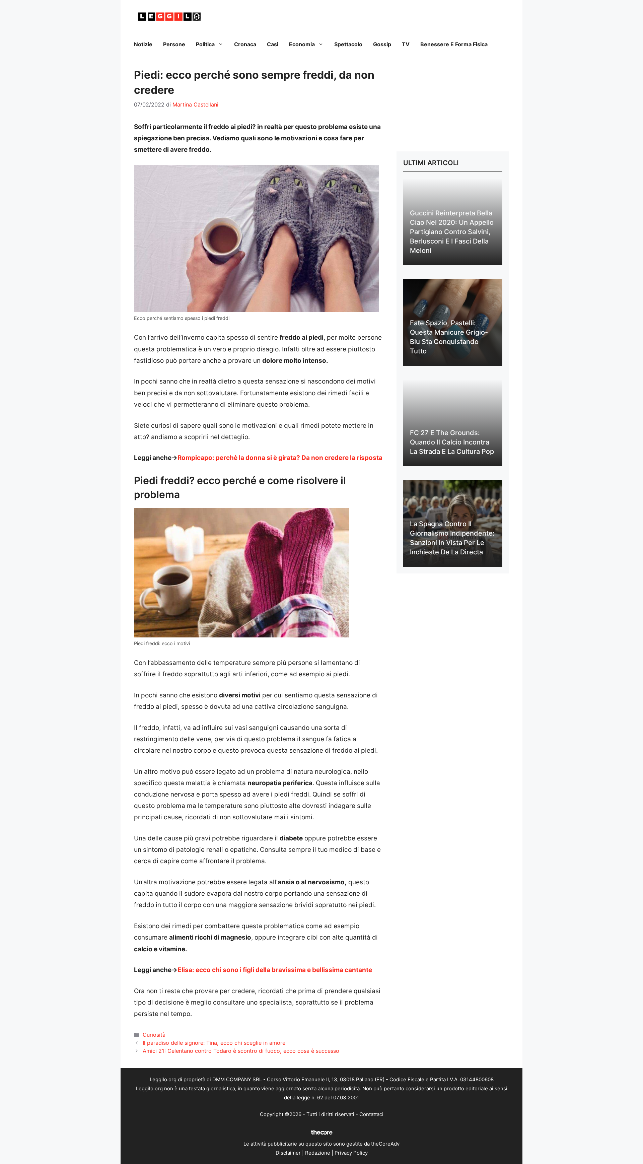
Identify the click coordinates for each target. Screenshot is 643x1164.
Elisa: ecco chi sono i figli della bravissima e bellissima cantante (274, 970)
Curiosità (154, 1034)
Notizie (143, 44)
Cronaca (245, 44)
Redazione (317, 1153)
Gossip (382, 44)
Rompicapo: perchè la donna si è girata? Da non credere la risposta (279, 458)
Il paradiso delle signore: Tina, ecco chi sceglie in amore (214, 1042)
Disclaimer (288, 1153)
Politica (205, 44)
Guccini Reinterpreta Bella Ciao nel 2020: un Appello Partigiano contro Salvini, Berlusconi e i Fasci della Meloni (452, 232)
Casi (272, 44)
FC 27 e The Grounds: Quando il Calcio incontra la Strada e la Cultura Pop (452, 442)
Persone (174, 44)
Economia (302, 44)
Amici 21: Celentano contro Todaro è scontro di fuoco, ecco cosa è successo (241, 1050)
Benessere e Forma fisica (454, 44)
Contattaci (371, 1114)
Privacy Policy (351, 1153)
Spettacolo (348, 44)
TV (406, 44)
